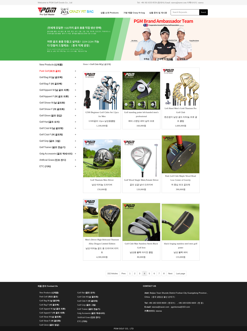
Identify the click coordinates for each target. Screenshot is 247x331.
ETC (82, 321)
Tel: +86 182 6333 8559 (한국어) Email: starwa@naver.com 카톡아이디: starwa (170, 3)
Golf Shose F (50, 321)
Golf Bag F (49, 305)
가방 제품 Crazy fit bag (134, 13)
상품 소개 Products (110, 13)
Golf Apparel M (52, 309)
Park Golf (48, 297)
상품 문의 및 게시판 (158, 13)
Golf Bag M (49, 301)
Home (85, 64)
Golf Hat (86, 293)
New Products (49, 293)
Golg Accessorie (91, 313)
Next (170, 273)
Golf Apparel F (52, 313)
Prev (123, 273)
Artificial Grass (88, 317)
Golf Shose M (50, 317)
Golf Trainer (88, 309)
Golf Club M (87, 297)
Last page (180, 273)
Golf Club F (87, 301)
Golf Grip (86, 305)
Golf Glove (49, 325)
